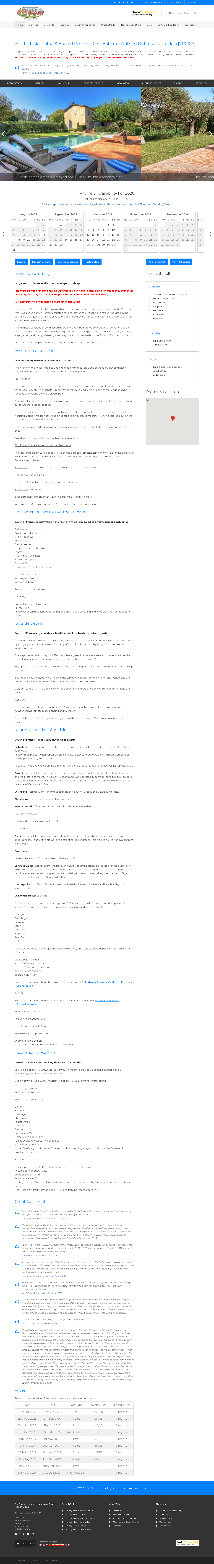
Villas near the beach (121, 1514)
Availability (63, 83)
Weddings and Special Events (125, 1522)
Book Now (201, 83)
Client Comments (151, 83)
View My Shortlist (181, 262)
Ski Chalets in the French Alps (125, 1518)
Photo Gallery (92, 262)
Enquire (21, 262)
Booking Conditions (131, 25)
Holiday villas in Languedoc (77, 1522)
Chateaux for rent (120, 1510)
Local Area (122, 83)
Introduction (14, 83)
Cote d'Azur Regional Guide (98, 982)
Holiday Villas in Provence (76, 1526)
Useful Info (49, 25)
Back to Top (27, 1543)
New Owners (165, 1526)
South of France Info (85, 25)
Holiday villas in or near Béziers (79, 1510)
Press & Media (108, 25)
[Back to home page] (30, 13)
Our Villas (33, 25)
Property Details (93, 83)
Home (20, 25)
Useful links (164, 1514)
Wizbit (54, 1560)
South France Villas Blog (170, 1510)
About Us (64, 25)
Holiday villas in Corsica (75, 1514)
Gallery (39, 83)
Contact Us (190, 25)
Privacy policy (165, 1518)
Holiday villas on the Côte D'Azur (80, 1518)
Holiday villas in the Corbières (78, 1529)
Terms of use (165, 1522)
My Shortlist (192, 2)
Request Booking (41, 262)
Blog (149, 25)
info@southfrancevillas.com (125, 1488)
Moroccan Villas (119, 1526)
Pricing (178, 83)
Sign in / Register (174, 2)
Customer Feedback (168, 25)
